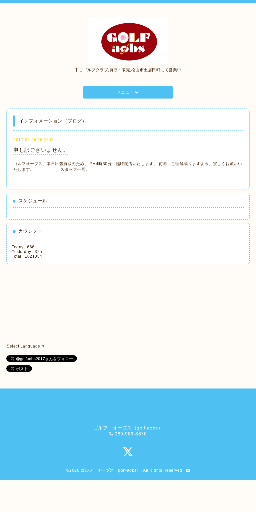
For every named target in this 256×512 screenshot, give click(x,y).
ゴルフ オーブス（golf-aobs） (111, 470)
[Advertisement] (41, 304)
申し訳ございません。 (40, 150)
